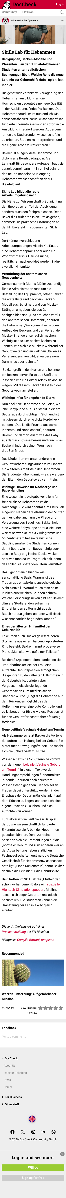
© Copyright (8, 1007)
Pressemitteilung (14, 932)
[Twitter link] (23, 1132)
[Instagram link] (33, 1132)
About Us (9, 1065)
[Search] (61, 12)
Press (7, 1080)
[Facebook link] (12, 1132)
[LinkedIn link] (43, 1132)
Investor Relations (15, 1072)
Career (8, 1087)
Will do (33, 1167)
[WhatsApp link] (54, 1132)
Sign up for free (33, 1178)
